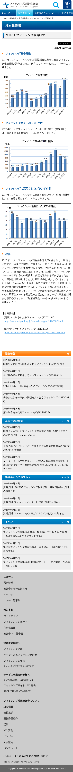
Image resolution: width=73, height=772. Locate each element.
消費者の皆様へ (42, 13)
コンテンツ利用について (13, 762)
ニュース (6, 13)
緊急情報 (37, 353)
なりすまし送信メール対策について (18, 680)
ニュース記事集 (37, 421)
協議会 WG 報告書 (13, 633)
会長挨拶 (8, 712)
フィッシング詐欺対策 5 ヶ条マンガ (19, 666)
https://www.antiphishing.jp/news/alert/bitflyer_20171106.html (35, 332)
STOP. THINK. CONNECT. (17, 691)
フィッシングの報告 (14, 661)
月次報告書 (23, 18)
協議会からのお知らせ (37, 477)
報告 (67, 7)
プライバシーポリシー (32, 762)
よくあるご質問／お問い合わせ (31, 756)
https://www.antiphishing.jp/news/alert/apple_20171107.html (34, 321)
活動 (6, 724)
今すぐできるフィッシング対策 (20, 655)
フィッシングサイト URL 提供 (20, 685)
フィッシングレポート (15, 621)
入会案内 (8, 742)
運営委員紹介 (11, 718)
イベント (37, 522)
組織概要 (8, 706)
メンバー (8, 736)
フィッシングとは (13, 649)
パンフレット (11, 748)
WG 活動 (8, 730)
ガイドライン (11, 616)
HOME (4, 18)
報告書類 (22, 13)
